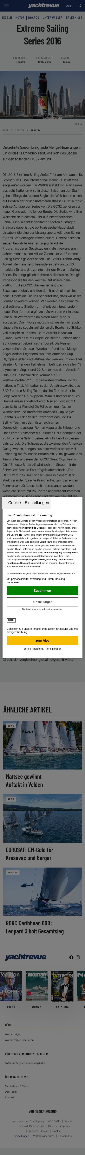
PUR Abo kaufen (42, 640)
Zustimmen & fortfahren (42, 590)
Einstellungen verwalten (42, 601)
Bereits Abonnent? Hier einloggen (42, 648)
